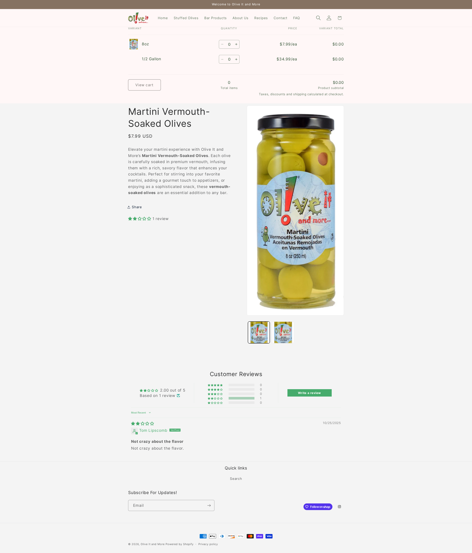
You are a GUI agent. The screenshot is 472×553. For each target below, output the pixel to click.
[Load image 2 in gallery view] (283, 332)
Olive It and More (152, 544)
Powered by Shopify (180, 544)
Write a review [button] (309, 393)
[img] (142, 423)
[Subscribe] (209, 505)
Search (236, 479)
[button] (318, 18)
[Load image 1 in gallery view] (259, 332)
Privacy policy (208, 544)
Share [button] (137, 207)
